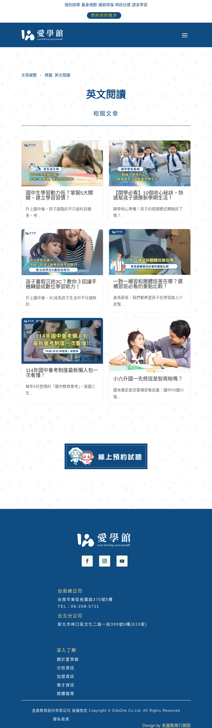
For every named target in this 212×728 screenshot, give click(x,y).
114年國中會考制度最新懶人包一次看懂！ (62, 373)
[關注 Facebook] (87, 561)
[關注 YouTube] (122, 561)
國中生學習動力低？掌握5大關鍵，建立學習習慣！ (59, 195)
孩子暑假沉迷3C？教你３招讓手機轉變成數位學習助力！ (61, 284)
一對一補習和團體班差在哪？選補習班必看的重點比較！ (148, 284)
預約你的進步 (104, 15)
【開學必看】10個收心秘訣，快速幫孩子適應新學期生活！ (148, 195)
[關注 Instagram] (104, 561)
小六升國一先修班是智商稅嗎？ (148, 379)
